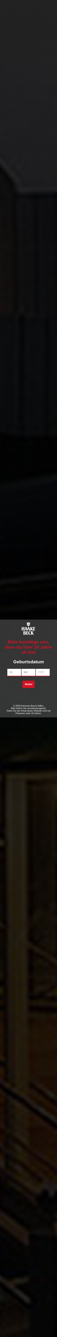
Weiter (28, 684)
